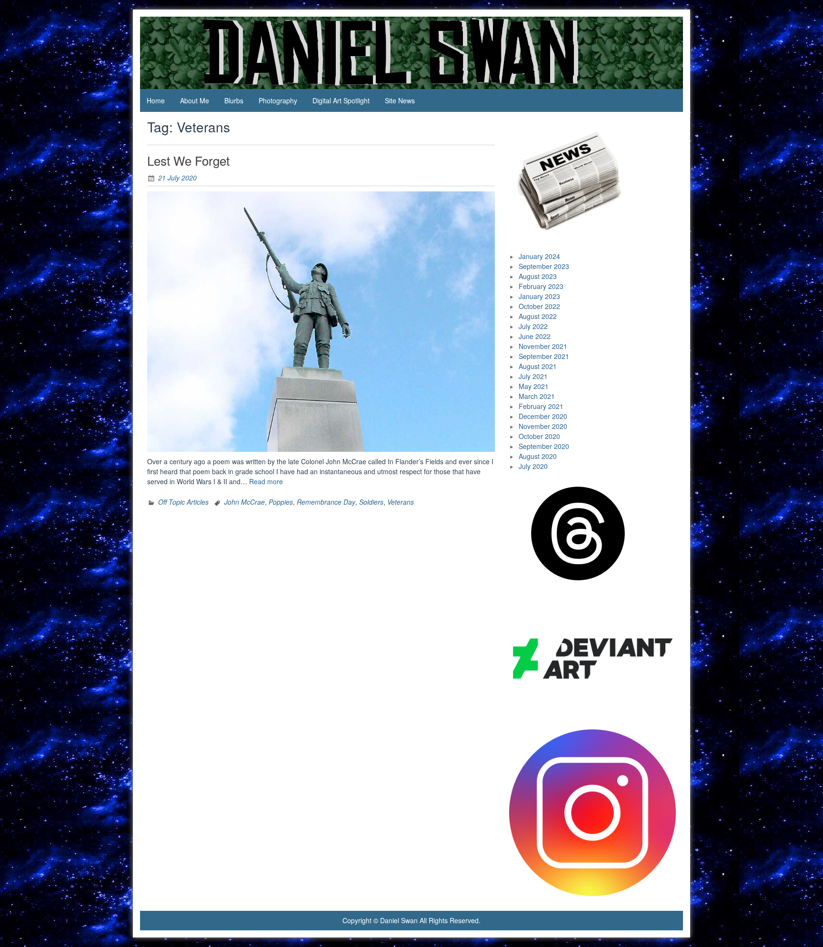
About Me (194, 100)
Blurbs (233, 100)
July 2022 (533, 326)
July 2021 (533, 376)
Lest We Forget (188, 160)
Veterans (400, 502)
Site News (400, 100)
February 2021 (541, 406)
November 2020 (543, 426)
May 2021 (534, 386)
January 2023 (539, 296)
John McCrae (244, 502)
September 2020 (544, 446)
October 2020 (539, 436)
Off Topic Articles (183, 502)
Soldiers (371, 502)
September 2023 (544, 266)
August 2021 (538, 366)
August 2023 (538, 276)
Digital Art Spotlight (341, 100)
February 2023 (541, 286)
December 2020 (543, 416)
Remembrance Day (326, 502)
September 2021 (544, 356)
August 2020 (538, 456)
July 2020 (533, 466)
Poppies (281, 502)
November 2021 (543, 346)
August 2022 (538, 316)
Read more (266, 481)
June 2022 (535, 336)
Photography (278, 100)
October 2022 (539, 306)
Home (156, 100)
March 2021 (537, 396)
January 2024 (539, 256)
